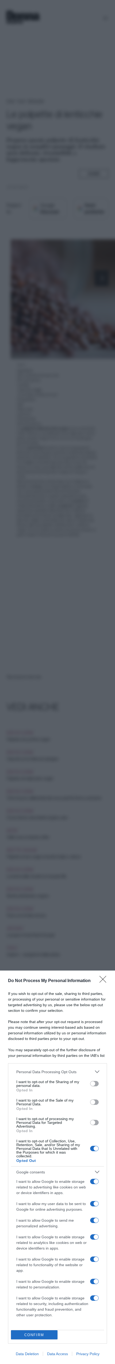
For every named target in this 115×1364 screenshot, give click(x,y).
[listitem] (57, 1072)
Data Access (57, 1354)
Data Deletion (27, 1354)
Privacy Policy (87, 1354)
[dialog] (57, 1167)
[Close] (104, 981)
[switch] (94, 1083)
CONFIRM (34, 1335)
